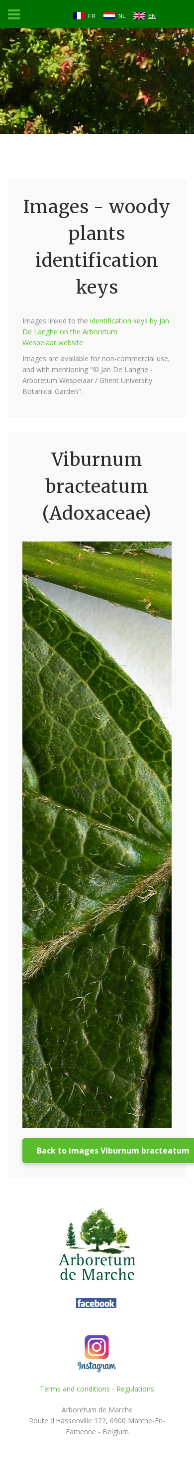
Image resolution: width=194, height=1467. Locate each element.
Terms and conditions (75, 1388)
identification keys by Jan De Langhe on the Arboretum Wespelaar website (95, 331)
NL (121, 16)
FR (92, 16)
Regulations (135, 1388)
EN (152, 16)
